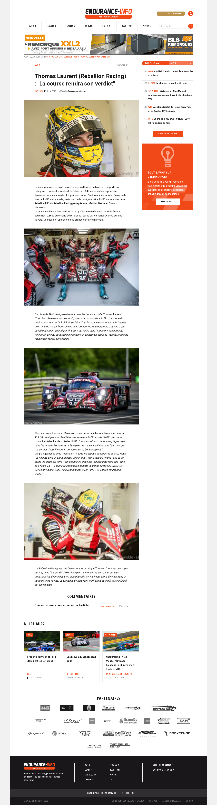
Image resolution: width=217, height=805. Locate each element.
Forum (88, 25)
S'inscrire (123, 606)
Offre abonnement (172, 13)
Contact (153, 801)
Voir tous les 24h (167, 133)
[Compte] (190, 13)
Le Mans (42, 57)
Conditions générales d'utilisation (128, 801)
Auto (31, 25)
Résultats (127, 25)
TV (111, 779)
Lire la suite (168, 201)
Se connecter (108, 606)
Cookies (189, 801)
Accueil (27, 57)
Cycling (71, 25)
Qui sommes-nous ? (163, 769)
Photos (147, 25)
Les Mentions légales (171, 801)
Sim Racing (91, 774)
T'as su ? (107, 25)
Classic (50, 25)
